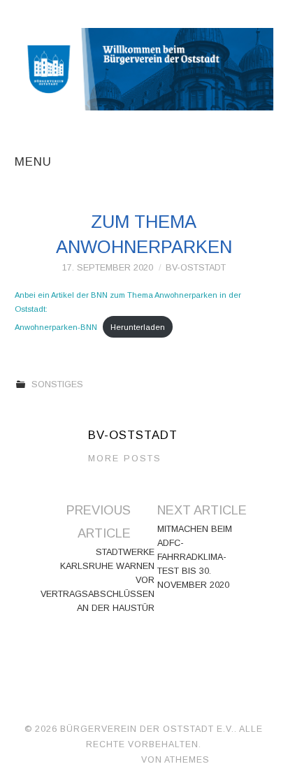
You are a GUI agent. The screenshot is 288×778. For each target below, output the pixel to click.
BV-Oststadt (196, 268)
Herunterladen (137, 327)
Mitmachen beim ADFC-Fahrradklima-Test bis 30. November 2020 (194, 557)
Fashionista (109, 760)
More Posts (124, 458)
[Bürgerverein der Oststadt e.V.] (144, 68)
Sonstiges (57, 384)
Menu (33, 161)
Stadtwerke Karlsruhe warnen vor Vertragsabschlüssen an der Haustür (97, 580)
